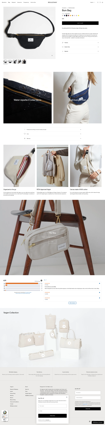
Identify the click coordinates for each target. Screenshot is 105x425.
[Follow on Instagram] (89, 421)
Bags (9, 2)
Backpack (14, 2)
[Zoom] (52, 55)
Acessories (19, 2)
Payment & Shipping (14, 389)
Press (26, 391)
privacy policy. (47, 419)
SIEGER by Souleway (29, 395)
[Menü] (7, 411)
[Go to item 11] (5, 62)
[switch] (4, 419)
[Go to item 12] (10, 62)
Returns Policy (13, 399)
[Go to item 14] (20, 62)
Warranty (12, 395)
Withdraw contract (13, 406)
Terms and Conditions (14, 401)
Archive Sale (33, 2)
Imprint (11, 391)
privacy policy (85, 404)
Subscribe (88, 408)
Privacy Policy (13, 393)
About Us (27, 389)
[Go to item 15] (24, 62)
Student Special (28, 393)
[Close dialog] (67, 397)
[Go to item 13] (15, 62)
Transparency (26, 2)
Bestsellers (4, 2)
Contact (11, 404)
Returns (11, 397)
